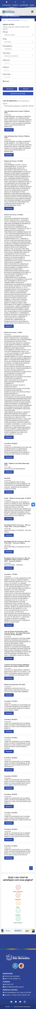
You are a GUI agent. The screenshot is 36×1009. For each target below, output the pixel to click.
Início (4, 20)
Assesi (11, 1006)
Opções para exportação (18, 93)
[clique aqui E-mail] (11, 1001)
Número (6, 67)
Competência (8, 46)
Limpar (26, 89)
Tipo (5, 39)
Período (6, 81)
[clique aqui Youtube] (20, 1001)
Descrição (7, 74)
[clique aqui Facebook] (15, 1001)
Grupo (6, 32)
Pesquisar (10, 89)
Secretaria (7, 53)
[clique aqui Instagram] (24, 1001)
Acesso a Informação (13, 20)
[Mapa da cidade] (18, 941)
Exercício (7, 60)
